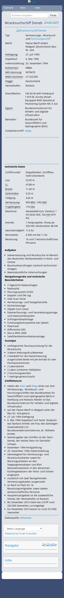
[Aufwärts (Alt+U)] (46, 23)
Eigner (9, 108)
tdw (33, 206)
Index (37, 7)
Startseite (8, 7)
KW (48, 214)
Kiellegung (11, 54)
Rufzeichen (11, 67)
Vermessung (12, 202)
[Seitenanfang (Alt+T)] (44, 545)
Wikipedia (25, 517)
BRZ (33, 202)
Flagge (9, 81)
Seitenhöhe (11, 193)
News (23, 7)
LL (6, 184)
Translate (31, 533)
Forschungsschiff (40, 38)
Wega (28, 130)
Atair (22, 386)
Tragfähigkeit (12, 206)
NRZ (44, 202)
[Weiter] (56, 23)
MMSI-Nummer (14, 76)
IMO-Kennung (13, 72)
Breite (8, 189)
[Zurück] (51, 23)
